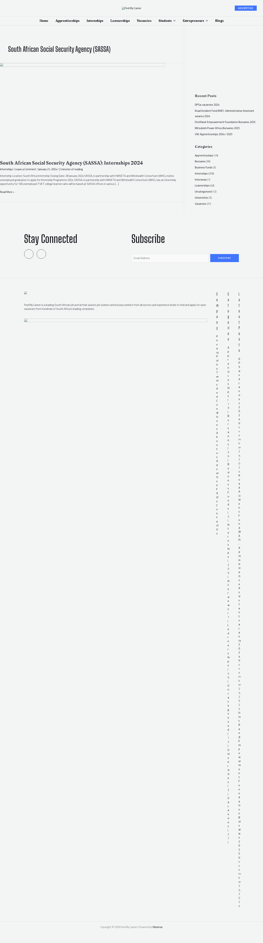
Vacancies (200, 203)
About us (217, 445)
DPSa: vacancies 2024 (207, 104)
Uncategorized (203, 191)
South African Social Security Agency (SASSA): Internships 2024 (71, 163)
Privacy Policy (217, 352)
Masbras (158, 927)
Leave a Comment (25, 169)
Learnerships (202, 185)
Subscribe (224, 258)
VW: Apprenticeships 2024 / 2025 (213, 134)
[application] (174, 20)
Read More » (7, 192)
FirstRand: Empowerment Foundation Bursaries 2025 (225, 122)
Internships (6, 169)
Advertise (217, 473)
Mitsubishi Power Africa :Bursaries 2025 (217, 128)
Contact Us (217, 519)
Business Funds (203, 167)
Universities (201, 197)
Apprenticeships (204, 155)
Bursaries (200, 161)
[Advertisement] (229, 61)
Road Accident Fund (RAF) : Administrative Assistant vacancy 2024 (239, 566)
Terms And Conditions (217, 400)
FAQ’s (217, 495)
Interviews (201, 179)
